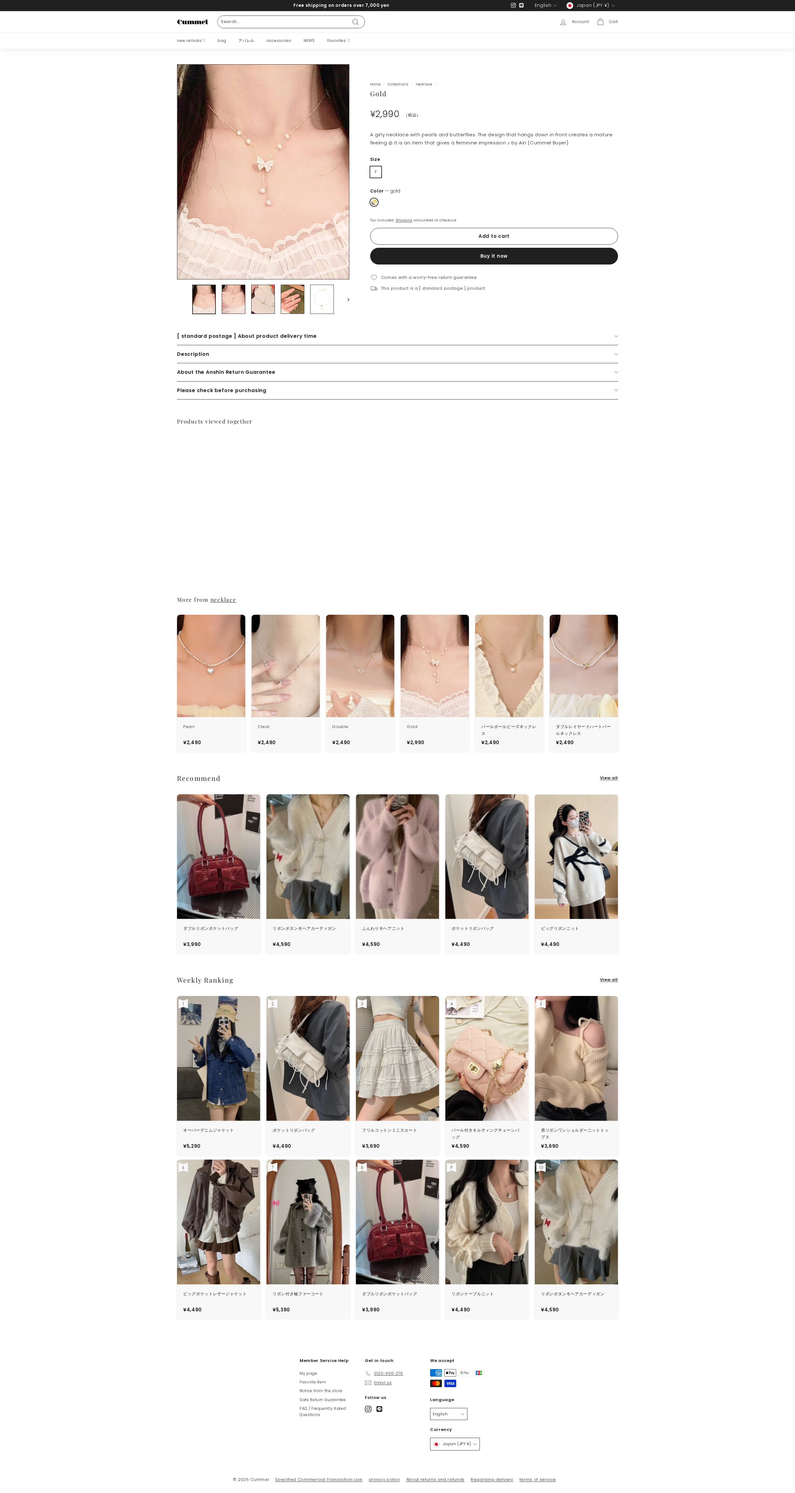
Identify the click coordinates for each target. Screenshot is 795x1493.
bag (222, 40)
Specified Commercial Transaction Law (318, 1479)
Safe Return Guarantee (323, 1399)
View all (609, 778)
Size (375, 159)
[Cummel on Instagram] (368, 1409)
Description (193, 354)
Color (385, 191)
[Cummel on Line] (379, 1409)
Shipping (404, 220)
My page (308, 1373)
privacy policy (384, 1479)
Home (375, 84)
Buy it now (494, 256)
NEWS (309, 40)
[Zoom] (263, 172)
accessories (279, 40)
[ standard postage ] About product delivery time (246, 336)
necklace (424, 84)
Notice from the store (321, 1390)
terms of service (538, 1479)
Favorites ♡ (339, 40)
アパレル (246, 40)
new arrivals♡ (191, 40)
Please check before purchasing (221, 390)
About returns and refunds (435, 1479)
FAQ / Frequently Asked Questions (323, 1411)
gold (374, 202)
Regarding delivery (492, 1479)
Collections (398, 84)
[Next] (345, 299)
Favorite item (313, 1382)
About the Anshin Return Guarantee (226, 372)
